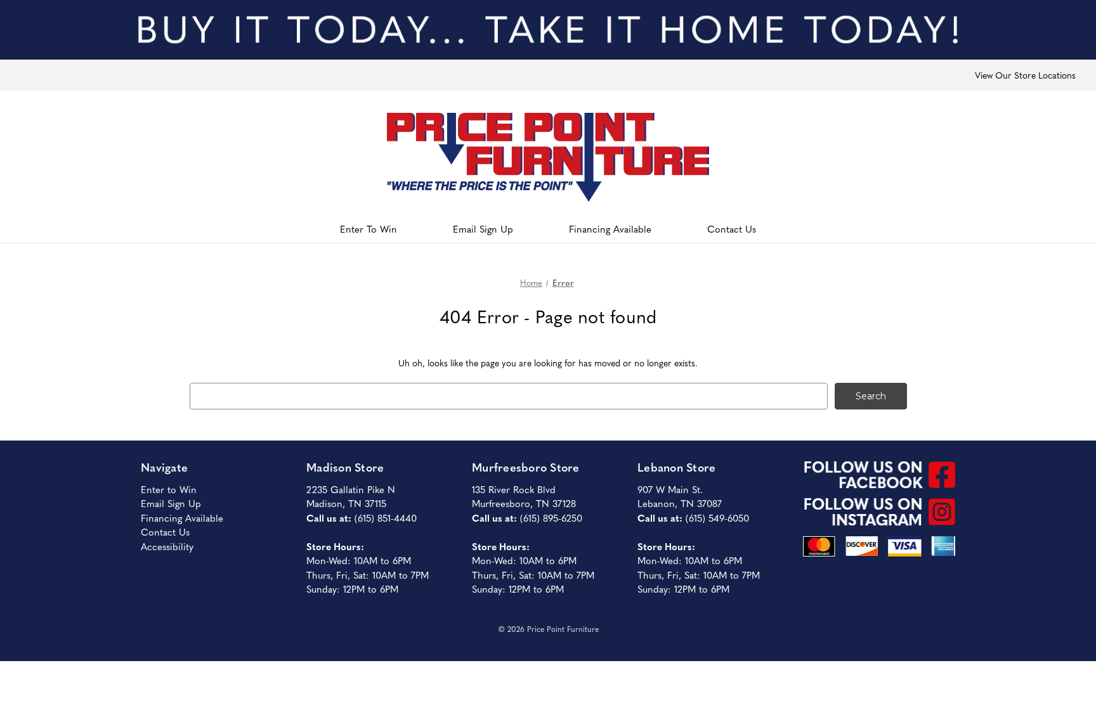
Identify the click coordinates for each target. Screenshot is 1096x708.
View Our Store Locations (1025, 74)
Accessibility (167, 546)
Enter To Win (368, 228)
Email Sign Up (483, 228)
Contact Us (731, 228)
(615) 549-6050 (717, 517)
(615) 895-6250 (551, 517)
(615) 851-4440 (386, 517)
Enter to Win (169, 489)
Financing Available (610, 228)
